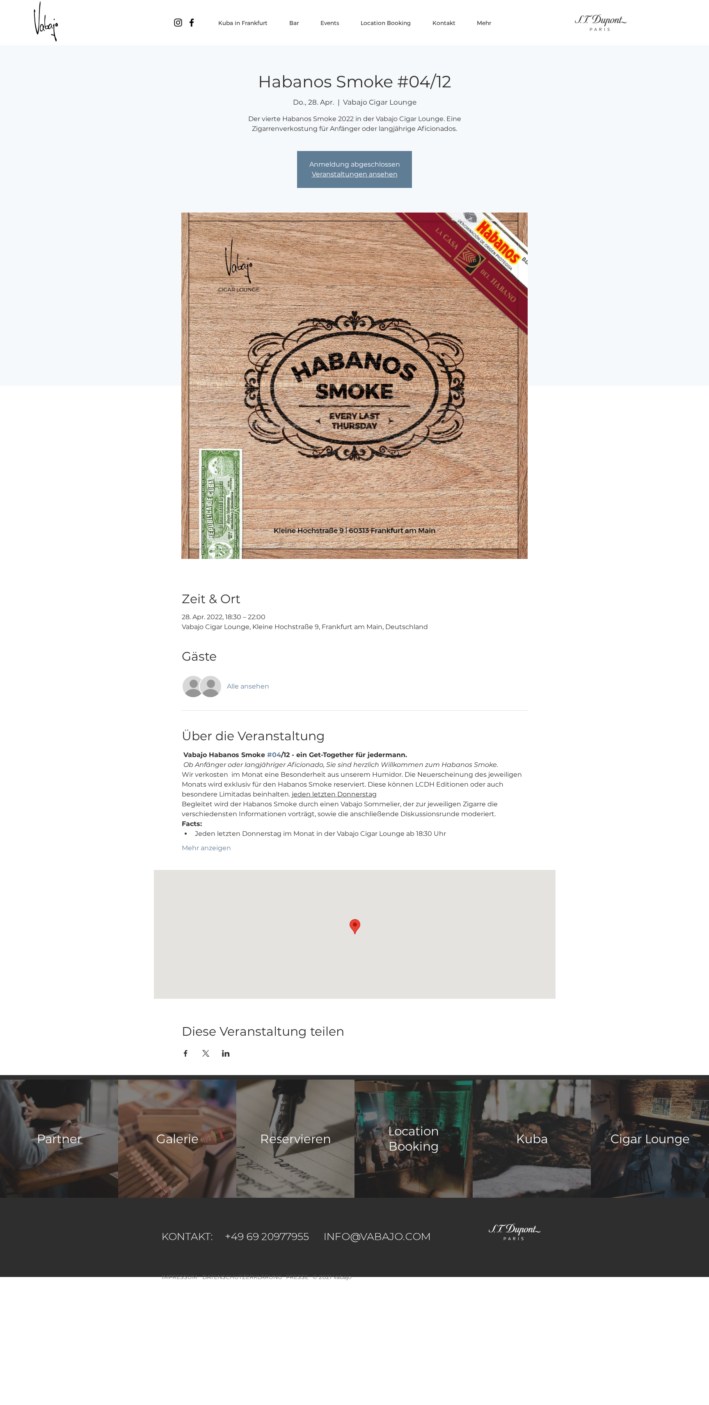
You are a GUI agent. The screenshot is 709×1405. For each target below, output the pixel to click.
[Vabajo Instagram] (178, 22)
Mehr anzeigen (206, 848)
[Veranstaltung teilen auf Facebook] (186, 1053)
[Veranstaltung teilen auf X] (206, 1053)
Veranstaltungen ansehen (355, 174)
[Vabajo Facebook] (191, 22)
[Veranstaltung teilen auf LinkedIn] (226, 1053)
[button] (342, 1277)
